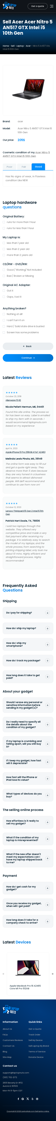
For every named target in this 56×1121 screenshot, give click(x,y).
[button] (52, 974)
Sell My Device (36, 1040)
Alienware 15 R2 (13, 400)
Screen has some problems (23, 332)
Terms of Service (37, 1051)
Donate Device (36, 1057)
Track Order (34, 1034)
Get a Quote (35, 1028)
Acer (28, 45)
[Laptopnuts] (9, 6)
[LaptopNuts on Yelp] (32, 1099)
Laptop (20, 45)
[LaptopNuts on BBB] (37, 1099)
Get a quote (37, 6)
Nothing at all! (15, 314)
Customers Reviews (13, 1040)
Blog (5, 1051)
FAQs (5, 1034)
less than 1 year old (17, 243)
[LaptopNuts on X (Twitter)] (28, 1099)
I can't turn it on (15, 320)
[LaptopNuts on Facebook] (18, 1099)
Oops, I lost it (14, 296)
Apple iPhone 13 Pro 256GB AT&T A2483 (25, 452)
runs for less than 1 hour (20, 228)
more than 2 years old (19, 255)
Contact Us (8, 1045)
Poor (9, 166)
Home (6, 45)
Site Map (7, 1057)
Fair (24, 166)
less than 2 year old (18, 249)
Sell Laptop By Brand (39, 1045)
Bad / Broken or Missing (20, 276)
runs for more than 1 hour (21, 222)
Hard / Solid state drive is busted (25, 326)
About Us (7, 1028)
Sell (12, 45)
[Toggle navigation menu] (51, 6)
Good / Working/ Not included (24, 269)
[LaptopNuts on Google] (23, 1099)
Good (38, 166)
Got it (10, 290)
